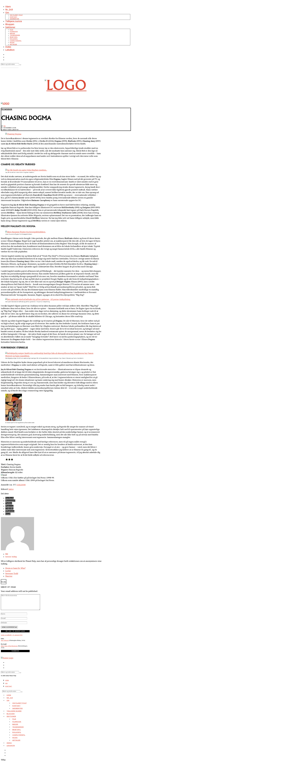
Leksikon (10, 50)
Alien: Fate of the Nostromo (9, 646)
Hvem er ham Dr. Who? (15, 568)
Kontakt (13, 17)
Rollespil (14, 39)
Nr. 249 (9, 9)
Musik (12, 42)
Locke (8, 571)
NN (5, 126)
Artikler (13, 44)
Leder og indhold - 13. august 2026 (11, 635)
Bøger (12, 33)
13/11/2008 (21, 485)
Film (11, 30)
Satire (11, 489)
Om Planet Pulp (16, 15)
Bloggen (9, 24)
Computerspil (15, 40)
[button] (20, 64)
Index (8, 47)
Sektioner (10, 27)
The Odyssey (5, 640)
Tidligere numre (13, 21)
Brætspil (14, 37)
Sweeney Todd (11, 573)
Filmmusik (14, 31)
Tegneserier (15, 35)
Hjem (8, 6)
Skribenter (14, 18)
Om (7, 12)
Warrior (8, 576)
